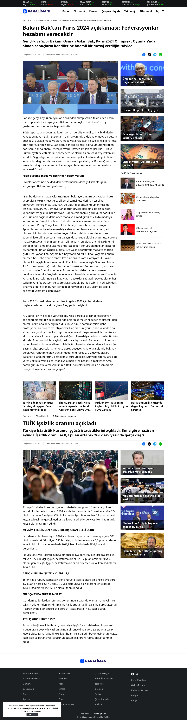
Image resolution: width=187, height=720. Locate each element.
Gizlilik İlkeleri (138, 685)
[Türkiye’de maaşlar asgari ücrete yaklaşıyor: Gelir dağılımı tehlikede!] (39, 390)
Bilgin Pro (101, 714)
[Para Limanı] (36, 11)
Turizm (98, 704)
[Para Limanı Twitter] (137, 674)
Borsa (65, 11)
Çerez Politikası (138, 680)
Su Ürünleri (28, 688)
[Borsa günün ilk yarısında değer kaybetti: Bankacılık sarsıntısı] (148, 390)
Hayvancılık (64, 673)
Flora (61, 694)
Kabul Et (32, 714)
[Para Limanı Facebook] (132, 674)
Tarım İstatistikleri (104, 678)
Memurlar (27, 683)
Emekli (62, 688)
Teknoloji (130, 11)
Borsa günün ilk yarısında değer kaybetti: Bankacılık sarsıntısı (147, 406)
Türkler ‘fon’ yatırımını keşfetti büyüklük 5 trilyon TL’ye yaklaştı (111, 406)
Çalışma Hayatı (111, 11)
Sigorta (26, 699)
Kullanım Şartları (139, 690)
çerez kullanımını (46, 708)
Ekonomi (79, 11)
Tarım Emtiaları (66, 704)
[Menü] (163, 11)
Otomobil (146, 11)
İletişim (134, 695)
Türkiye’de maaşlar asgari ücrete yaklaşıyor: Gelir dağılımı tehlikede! (38, 406)
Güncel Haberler (43, 20)
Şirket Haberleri (102, 699)
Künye (134, 700)
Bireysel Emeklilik (31, 678)
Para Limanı (27, 20)
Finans (93, 11)
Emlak (98, 694)
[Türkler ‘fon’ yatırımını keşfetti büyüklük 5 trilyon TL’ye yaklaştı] (111, 390)
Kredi (61, 683)
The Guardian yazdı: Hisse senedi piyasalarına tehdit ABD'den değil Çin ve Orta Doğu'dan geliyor (75, 406)
